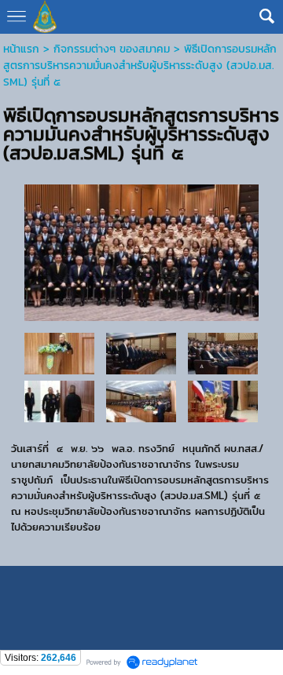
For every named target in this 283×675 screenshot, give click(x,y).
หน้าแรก (21, 49)
